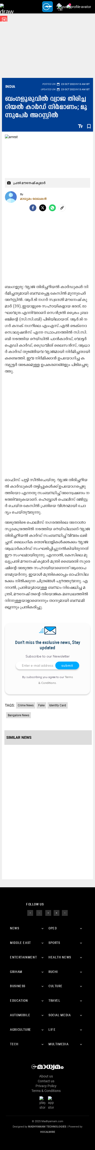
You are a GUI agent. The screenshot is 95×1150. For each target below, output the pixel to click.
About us (46, 1076)
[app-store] (52, 1103)
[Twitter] (42, 207)
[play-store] (43, 1103)
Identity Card (57, 705)
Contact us (46, 1081)
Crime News (26, 705)
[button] (6, 6)
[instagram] (48, 913)
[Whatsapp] (52, 207)
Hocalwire (47, 1132)
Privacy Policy (46, 1086)
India (10, 86)
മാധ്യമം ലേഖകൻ (33, 199)
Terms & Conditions (46, 1091)
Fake (41, 705)
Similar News (18, 737)
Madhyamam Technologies (47, 1126)
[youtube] (56, 913)
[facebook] (33, 207)
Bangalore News (18, 715)
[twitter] (39, 913)
